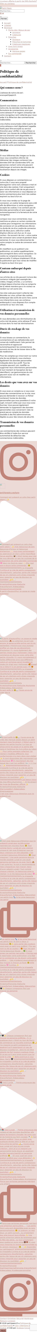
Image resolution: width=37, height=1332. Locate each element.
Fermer (4, 18)
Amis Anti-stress (15, 46)
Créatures (16, 35)
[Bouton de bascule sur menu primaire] (1, 16)
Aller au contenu (7, 3)
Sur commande (14, 53)
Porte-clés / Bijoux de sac (19, 30)
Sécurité (20, 1318)
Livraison (11, 1321)
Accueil (7, 23)
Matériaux (28, 1318)
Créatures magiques (21, 44)
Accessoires (13, 49)
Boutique (8, 28)
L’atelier (7, 25)
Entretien (12, 1318)
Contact (7, 56)
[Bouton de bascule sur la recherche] (1, 60)
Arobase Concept (24, 1328)
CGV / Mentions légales (25, 1325)
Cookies (3, 1328)
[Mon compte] (1, 13)
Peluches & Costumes (21, 42)
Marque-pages (18, 51)
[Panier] (3, 13)
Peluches (12, 37)
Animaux (16, 32)
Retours (3, 1321)
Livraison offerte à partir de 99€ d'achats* (18, 1)
